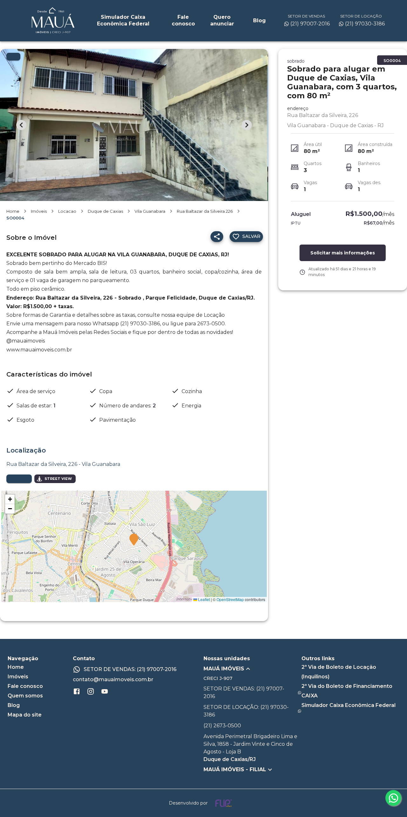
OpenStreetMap (230, 599)
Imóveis (39, 211)
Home (12, 211)
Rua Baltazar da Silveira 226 (205, 211)
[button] (133, 540)
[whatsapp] (393, 798)
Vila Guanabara (150, 211)
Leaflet (203, 599)
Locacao (67, 211)
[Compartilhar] (216, 236)
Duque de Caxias (105, 211)
